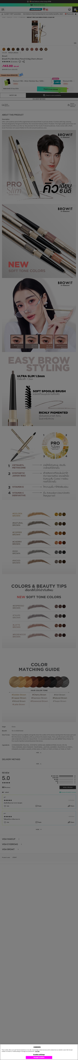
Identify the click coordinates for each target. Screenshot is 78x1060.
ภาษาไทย (37, 1051)
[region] (39, 1052)
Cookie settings (39, 1054)
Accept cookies (39, 1057)
